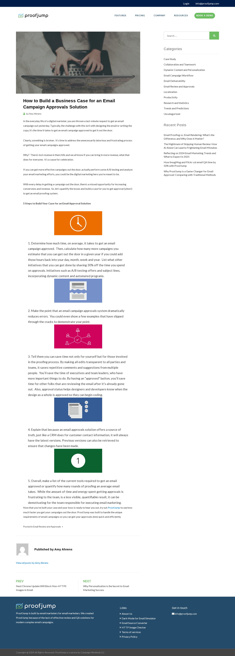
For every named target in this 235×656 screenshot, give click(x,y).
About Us (127, 613)
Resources (181, 15)
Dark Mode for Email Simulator (139, 618)
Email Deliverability (174, 80)
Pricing (140, 15)
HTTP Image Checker (134, 627)
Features (120, 15)
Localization (170, 91)
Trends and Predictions (176, 108)
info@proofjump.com (207, 3)
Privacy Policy (129, 636)
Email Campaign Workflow (178, 75)
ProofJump (114, 507)
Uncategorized (172, 113)
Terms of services (131, 632)
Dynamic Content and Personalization (184, 69)
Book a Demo (204, 15)
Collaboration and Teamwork (180, 64)
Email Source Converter (134, 622)
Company (159, 15)
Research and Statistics (176, 102)
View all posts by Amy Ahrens (32, 562)
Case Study (170, 58)
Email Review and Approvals (47, 526)
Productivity (170, 97)
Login (186, 3)
